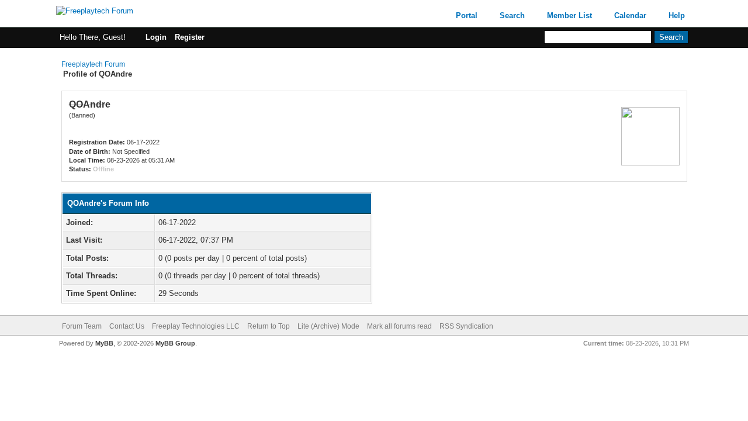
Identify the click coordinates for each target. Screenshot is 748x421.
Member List (569, 15)
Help (677, 15)
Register (190, 37)
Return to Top (268, 326)
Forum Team (82, 326)
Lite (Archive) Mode (328, 326)
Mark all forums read (399, 326)
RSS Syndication (466, 326)
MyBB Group (175, 343)
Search (512, 15)
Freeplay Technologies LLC (196, 326)
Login (156, 37)
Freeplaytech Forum (93, 64)
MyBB (104, 343)
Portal (466, 15)
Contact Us (126, 326)
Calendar (630, 15)
